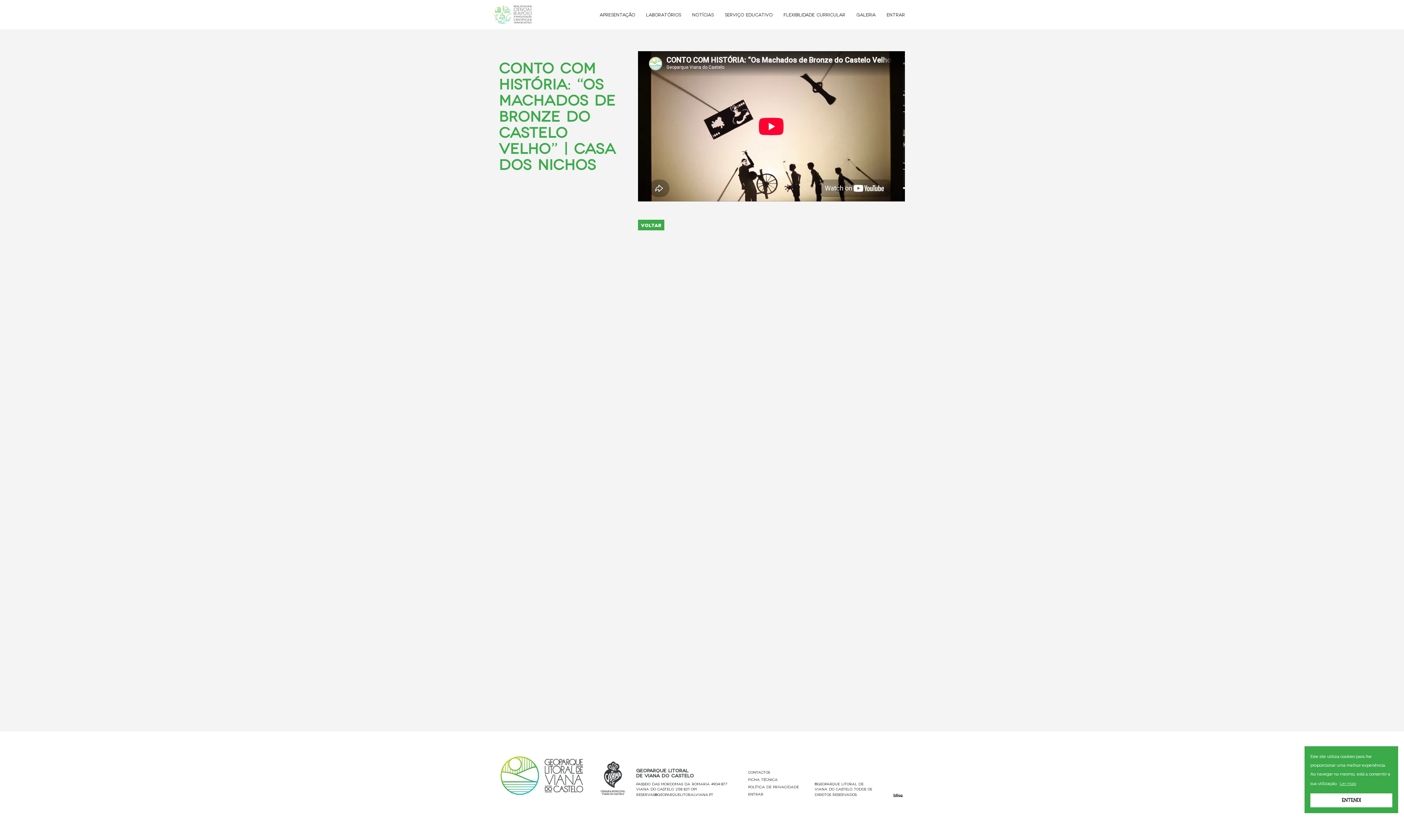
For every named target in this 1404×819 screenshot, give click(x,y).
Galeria (866, 14)
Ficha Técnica (763, 779)
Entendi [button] (1351, 800)
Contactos (759, 772)
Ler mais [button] (1348, 783)
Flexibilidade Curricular (814, 14)
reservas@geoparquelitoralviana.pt (674, 794)
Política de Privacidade (773, 786)
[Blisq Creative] (898, 795)
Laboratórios (663, 14)
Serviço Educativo (749, 14)
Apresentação (617, 14)
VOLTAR (651, 225)
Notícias (703, 14)
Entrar (896, 14)
